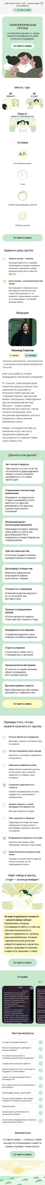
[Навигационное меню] (41, 3)
